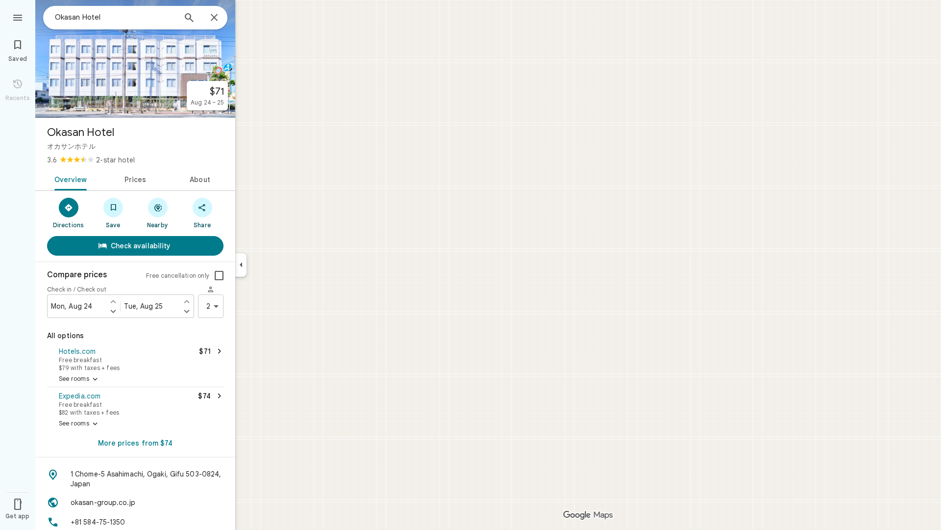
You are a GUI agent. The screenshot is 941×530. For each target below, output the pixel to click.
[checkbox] (219, 276)
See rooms (79, 379)
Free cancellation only (177, 275)
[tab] (69, 178)
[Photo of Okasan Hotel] (135, 59)
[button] (135, 358)
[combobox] (115, 17)
